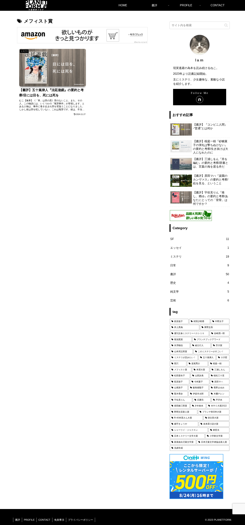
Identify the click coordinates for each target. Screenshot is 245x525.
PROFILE (29, 519)
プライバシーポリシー (80, 519)
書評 (17, 519)
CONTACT (44, 519)
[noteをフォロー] (199, 99)
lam (199, 60)
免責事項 (59, 519)
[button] (226, 25)
